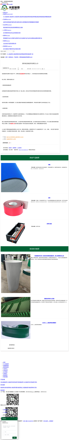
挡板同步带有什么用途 (49, 298)
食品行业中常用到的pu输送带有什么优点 (14, 137)
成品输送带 (26, 387)
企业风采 (14, 32)
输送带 (8, 14)
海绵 (15, 27)
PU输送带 (11, 16)
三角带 (23, 22)
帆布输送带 (31, 16)
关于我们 (5, 372)
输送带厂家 (30, 54)
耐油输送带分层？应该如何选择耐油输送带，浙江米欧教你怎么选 (49, 255)
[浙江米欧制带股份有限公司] (10, 10)
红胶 (11, 27)
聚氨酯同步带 (33, 22)
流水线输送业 (32, 38)
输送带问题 (14, 387)
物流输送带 (20, 382)
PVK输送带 (16, 16)
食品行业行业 (26, 38)
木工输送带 (26, 382)
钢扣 (17, 27)
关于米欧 (5, 48)
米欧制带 (14, 147)
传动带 (7, 19)
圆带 (38, 22)
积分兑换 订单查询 (48, 421)
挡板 (6, 27)
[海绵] (15, 177)
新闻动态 (11, 57)
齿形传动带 (6, 22)
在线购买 (4, 4)
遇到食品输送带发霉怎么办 (25, 57)
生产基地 (5, 32)
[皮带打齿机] (15, 233)
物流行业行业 (19, 38)
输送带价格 (3, 387)
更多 (36, 382)
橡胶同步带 (27, 22)
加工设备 (20, 27)
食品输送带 (22, 73)
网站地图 (5, 376)
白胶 (13, 27)
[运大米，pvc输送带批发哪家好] (15, 330)
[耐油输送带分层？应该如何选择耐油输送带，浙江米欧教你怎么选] (15, 273)
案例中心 (6, 35)
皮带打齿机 (49, 223)
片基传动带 (19, 22)
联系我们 (7, 46)
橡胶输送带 (48, 16)
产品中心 (5, 368)
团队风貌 (18, 48)
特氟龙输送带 (37, 16)
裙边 (4, 27)
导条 (9, 27)
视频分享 (14, 43)
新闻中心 (6, 40)
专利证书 (10, 32)
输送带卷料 (25, 54)
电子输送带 (32, 382)
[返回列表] (5, 68)
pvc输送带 (19, 147)
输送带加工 (20, 387)
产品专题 (3, 379)
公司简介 (7, 30)
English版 (10, 4)
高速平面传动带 (12, 22)
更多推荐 (3, 384)
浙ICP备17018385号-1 (28, 421)
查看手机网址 (18, 69)
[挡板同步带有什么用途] (15, 307)
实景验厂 (5, 373)
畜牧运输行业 (39, 38)
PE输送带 (21, 16)
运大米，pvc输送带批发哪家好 (49, 322)
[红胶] (15, 207)
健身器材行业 (6, 38)
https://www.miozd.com (23, 149)
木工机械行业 (13, 38)
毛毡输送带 (26, 16)
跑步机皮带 (19, 54)
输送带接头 (9, 387)
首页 (5, 12)
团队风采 (18, 32)
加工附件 (7, 24)
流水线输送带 (4, 382)
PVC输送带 (6, 16)
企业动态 (5, 43)
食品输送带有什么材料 (11, 139)
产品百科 (10, 43)
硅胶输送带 (43, 16)
